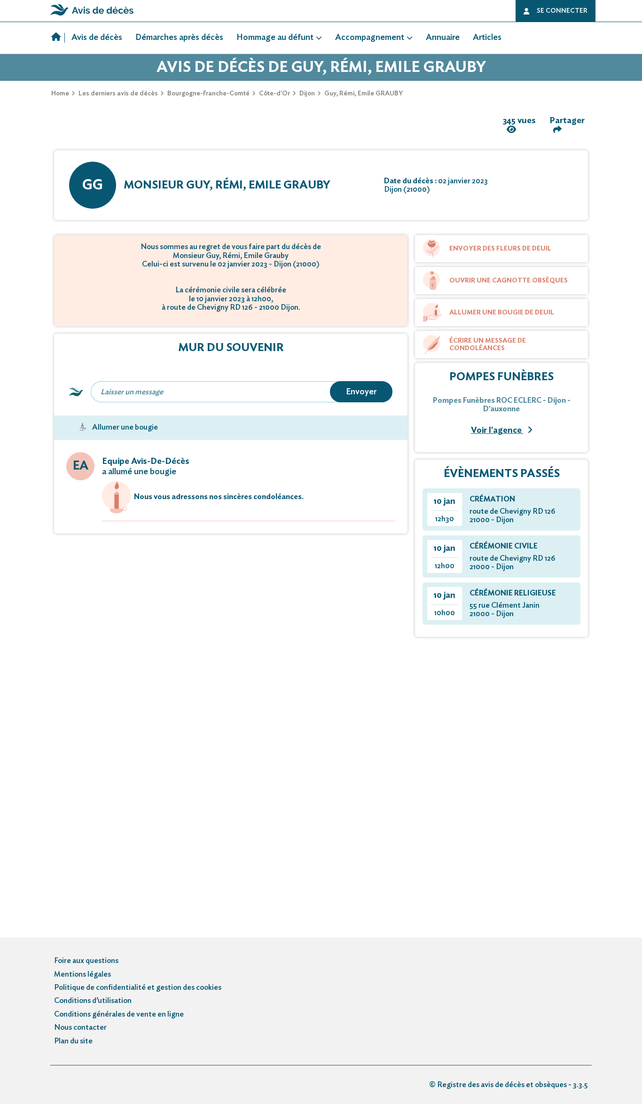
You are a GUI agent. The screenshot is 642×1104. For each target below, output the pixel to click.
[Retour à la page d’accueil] (92, 15)
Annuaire (443, 37)
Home (60, 93)
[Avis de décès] (58, 38)
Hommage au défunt (274, 37)
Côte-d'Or (274, 93)
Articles (487, 37)
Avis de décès (96, 37)
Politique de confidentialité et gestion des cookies (137, 987)
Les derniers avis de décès (118, 93)
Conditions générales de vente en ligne (119, 1014)
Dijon (307, 93)
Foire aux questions (86, 960)
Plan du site (73, 1041)
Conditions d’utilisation (93, 1000)
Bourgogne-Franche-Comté (208, 93)
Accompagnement (369, 37)
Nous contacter (80, 1027)
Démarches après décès (179, 37)
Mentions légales (82, 974)
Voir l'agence (497, 430)
